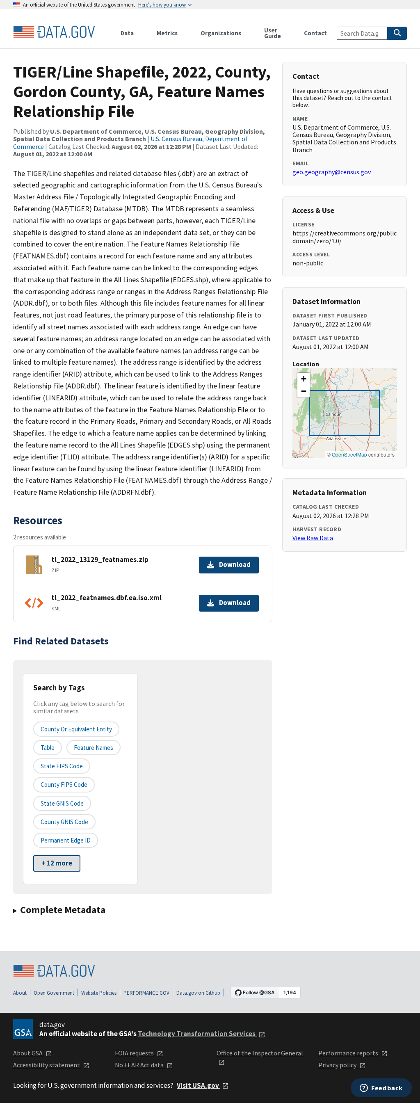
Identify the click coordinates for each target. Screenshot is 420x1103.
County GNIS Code (64, 822)
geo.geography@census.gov (331, 172)
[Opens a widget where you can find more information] (381, 1088)
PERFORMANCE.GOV (146, 992)
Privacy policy (338, 1065)
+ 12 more (56, 863)
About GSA (28, 1053)
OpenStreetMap (349, 454)
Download (235, 564)
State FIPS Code (62, 766)
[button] (303, 379)
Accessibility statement (47, 1065)
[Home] (54, 32)
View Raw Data (312, 538)
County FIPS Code (64, 784)
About (20, 992)
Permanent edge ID (66, 840)
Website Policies (98, 992)
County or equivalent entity (76, 729)
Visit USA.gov (198, 1085)
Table (48, 747)
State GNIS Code (62, 803)
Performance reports (348, 1053)
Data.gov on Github (198, 992)
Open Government (54, 992)
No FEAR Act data (140, 1065)
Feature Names (93, 747)
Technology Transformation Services (197, 1033)
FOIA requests (135, 1053)
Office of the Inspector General (260, 1053)
